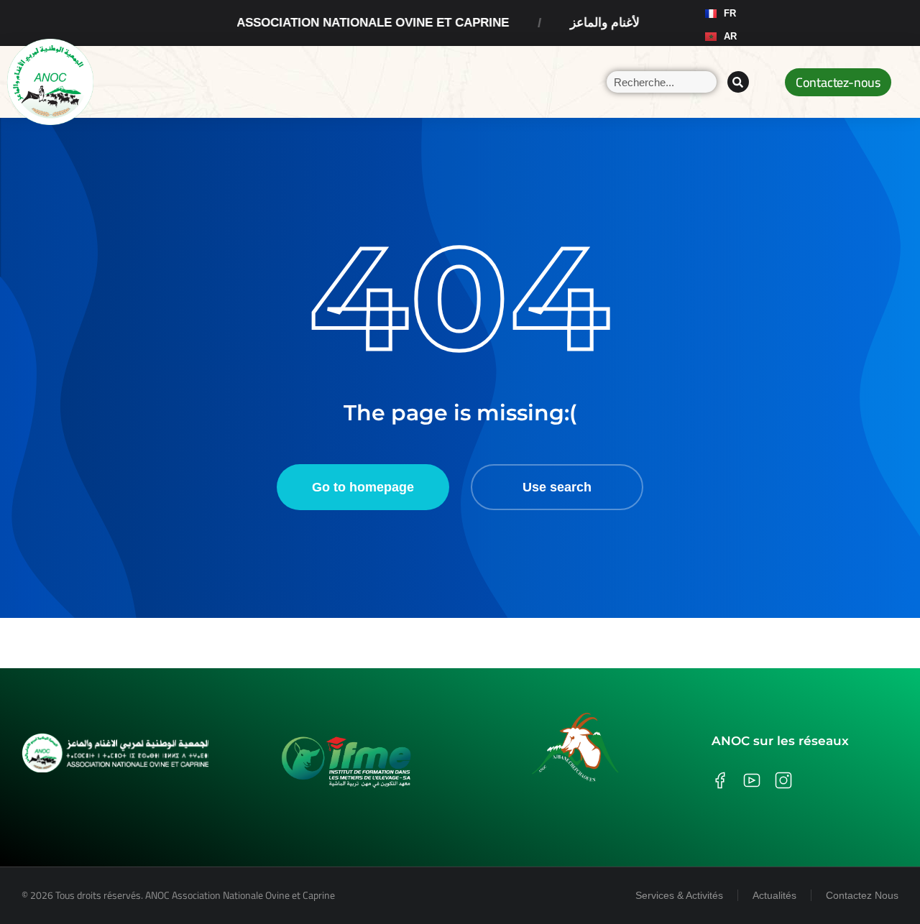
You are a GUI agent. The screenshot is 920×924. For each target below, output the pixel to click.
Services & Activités (679, 895)
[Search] (738, 82)
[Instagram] (795, 23)
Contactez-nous (838, 82)
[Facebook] (767, 23)
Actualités (774, 895)
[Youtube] (822, 23)
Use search (557, 487)
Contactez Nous (862, 895)
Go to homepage (363, 487)
